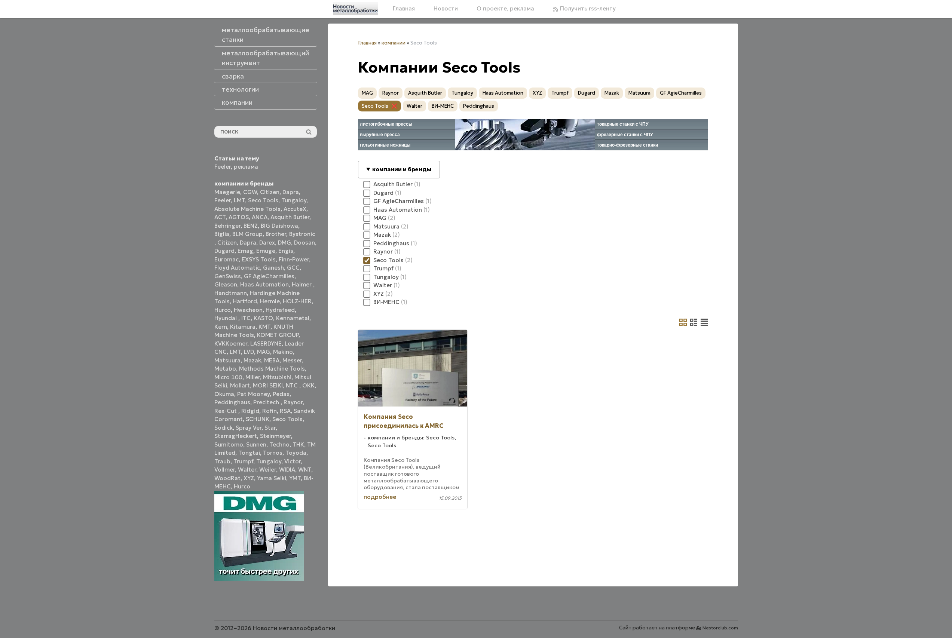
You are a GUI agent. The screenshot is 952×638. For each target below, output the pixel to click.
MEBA (271, 360)
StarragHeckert (235, 435)
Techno (279, 444)
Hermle (270, 301)
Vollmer (224, 469)
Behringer (227, 225)
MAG (263, 351)
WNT (304, 469)
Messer (292, 360)
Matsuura (227, 360)
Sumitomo (228, 444)
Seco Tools (263, 200)
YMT (295, 478)
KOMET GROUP (278, 334)
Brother (276, 233)
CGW (250, 192)
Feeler (222, 166)
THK (298, 444)
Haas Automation (264, 284)
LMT (239, 200)
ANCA (259, 217)
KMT (264, 326)
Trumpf (243, 461)
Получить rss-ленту (587, 8)
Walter (247, 469)
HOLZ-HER (297, 301)
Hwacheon (248, 309)
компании (393, 43)
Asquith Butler (289, 217)
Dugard (224, 250)
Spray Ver (248, 427)
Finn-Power (294, 259)
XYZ (249, 478)
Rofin (269, 410)
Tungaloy (293, 200)
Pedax (281, 394)
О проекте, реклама (505, 8)
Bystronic (302, 233)
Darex (267, 242)
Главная (404, 8)
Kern (220, 326)
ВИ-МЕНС (443, 106)
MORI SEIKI (268, 385)
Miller (252, 377)
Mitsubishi (277, 377)
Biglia (221, 233)
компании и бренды (401, 169)
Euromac (226, 259)
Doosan (304, 242)
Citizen (269, 192)
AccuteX (295, 208)
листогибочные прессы (386, 124)
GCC (293, 267)
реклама (246, 166)
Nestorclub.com (720, 628)
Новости (446, 8)
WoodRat (227, 478)
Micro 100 (228, 377)
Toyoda (295, 452)
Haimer (302, 284)
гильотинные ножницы (385, 145)
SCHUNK (257, 419)
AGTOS (239, 217)
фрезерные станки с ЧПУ (625, 134)
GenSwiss (227, 276)
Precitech (267, 402)
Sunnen (256, 444)
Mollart (240, 385)
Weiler (267, 469)
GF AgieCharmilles (269, 276)
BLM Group (247, 233)
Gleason (225, 284)
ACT (220, 217)
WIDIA (287, 469)
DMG (284, 242)
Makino (283, 351)
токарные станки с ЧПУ (622, 124)
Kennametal (292, 318)
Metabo (225, 368)
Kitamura (242, 326)
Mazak (252, 360)
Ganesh (273, 267)
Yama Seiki (271, 478)
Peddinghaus (232, 402)
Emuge (265, 250)
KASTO (263, 318)
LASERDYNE (266, 343)
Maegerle (227, 192)
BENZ (251, 225)
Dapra (290, 192)
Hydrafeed (280, 309)
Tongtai (249, 452)
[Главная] (355, 8)
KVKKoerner (230, 343)
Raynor (293, 402)
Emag (245, 250)
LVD (249, 351)
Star (270, 427)
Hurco (222, 309)
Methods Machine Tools (272, 368)
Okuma (224, 394)
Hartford (245, 301)
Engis (285, 250)
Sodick (223, 427)
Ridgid (250, 410)
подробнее (380, 496)
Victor (292, 461)
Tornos (272, 452)
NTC (292, 385)
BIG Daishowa (279, 225)
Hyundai (226, 318)
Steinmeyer (275, 435)
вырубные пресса (380, 134)
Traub (222, 461)
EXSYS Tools (259, 259)
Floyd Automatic (237, 267)
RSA (285, 410)
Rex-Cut (226, 410)
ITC (246, 318)
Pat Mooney (253, 394)
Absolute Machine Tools (247, 208)
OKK (308, 385)
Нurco (242, 486)
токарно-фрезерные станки (627, 145)
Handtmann (230, 293)
